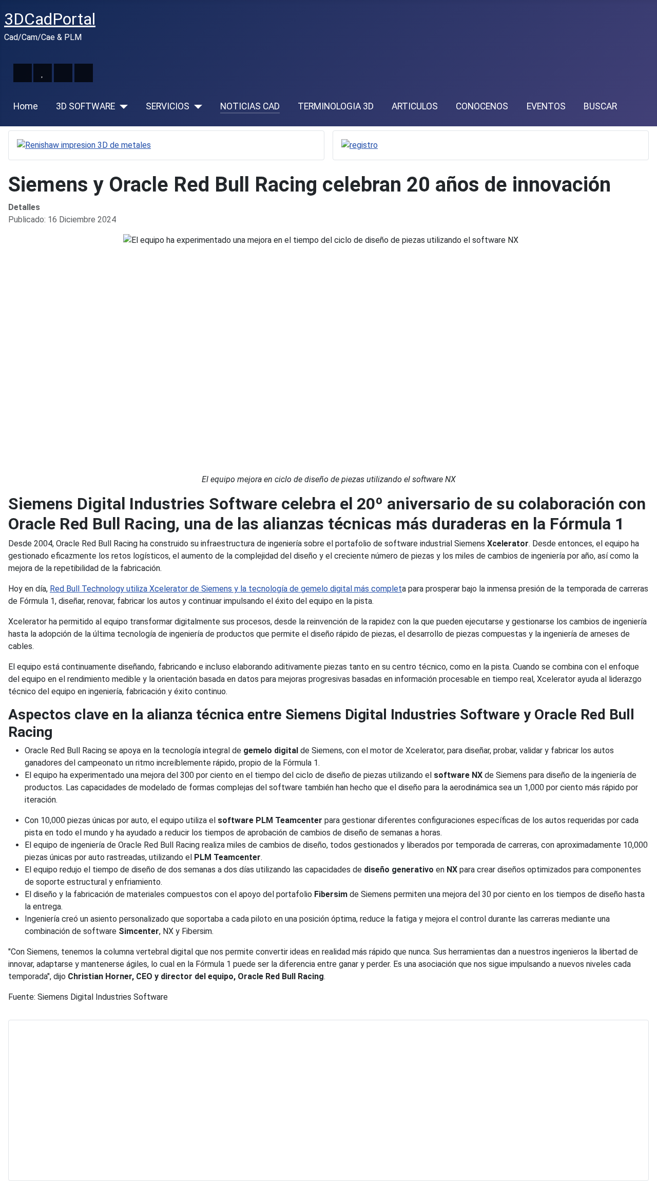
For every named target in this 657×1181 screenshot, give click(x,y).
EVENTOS (546, 106)
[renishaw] (84, 145)
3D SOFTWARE (85, 106)
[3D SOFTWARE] (121, 106)
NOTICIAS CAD (250, 106)
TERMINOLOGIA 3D (336, 106)
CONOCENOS (482, 106)
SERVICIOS (167, 106)
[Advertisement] (325, 1100)
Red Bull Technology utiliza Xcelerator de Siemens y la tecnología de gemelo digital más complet (226, 589)
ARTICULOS (415, 106)
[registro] (359, 145)
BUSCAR (600, 106)
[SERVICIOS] (195, 106)
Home (25, 106)
